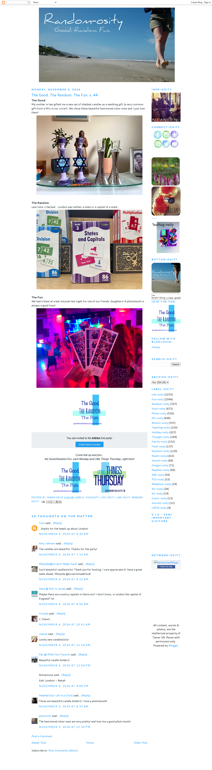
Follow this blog (166, 567)
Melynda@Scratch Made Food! (58, 564)
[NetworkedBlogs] (166, 562)
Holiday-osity (160, 432)
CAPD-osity (159, 508)
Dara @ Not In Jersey (52, 588)
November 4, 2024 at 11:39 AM (65, 645)
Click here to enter (89, 444)
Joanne (43, 634)
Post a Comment (41, 736)
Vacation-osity (161, 451)
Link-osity (123, 497)
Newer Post (38, 742)
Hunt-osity (158, 408)
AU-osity (157, 489)
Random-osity (160, 404)
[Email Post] (43, 502)
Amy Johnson (47, 543)
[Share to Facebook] (57, 502)
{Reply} (57, 523)
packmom (45, 716)
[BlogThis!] (51, 502)
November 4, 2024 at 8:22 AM (64, 579)
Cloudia (43, 613)
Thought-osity (160, 437)
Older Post (140, 742)
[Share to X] (54, 502)
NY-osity (157, 418)
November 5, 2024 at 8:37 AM (64, 706)
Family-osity (159, 441)
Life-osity (107, 497)
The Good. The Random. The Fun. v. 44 (64, 94)
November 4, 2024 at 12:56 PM (65, 665)
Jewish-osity (159, 460)
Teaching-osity (161, 427)
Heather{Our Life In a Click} (56, 695)
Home (90, 742)
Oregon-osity (160, 465)
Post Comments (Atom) (63, 750)
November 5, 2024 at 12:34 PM (65, 727)
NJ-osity (157, 493)
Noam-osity (159, 456)
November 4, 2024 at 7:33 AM (64, 554)
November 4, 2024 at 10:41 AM (65, 624)
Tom (42, 523)
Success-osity (160, 503)
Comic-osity (159, 498)
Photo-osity (159, 413)
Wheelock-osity (161, 484)
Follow (156, 347)
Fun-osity (92, 497)
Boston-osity (160, 423)
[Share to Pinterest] (60, 502)
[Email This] (47, 502)
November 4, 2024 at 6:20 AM (64, 534)
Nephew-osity (160, 470)
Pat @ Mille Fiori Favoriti (54, 654)
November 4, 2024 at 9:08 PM (64, 686)
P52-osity (158, 479)
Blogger (173, 645)
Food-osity (158, 446)
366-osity (158, 475)
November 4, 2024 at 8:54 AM (64, 604)
